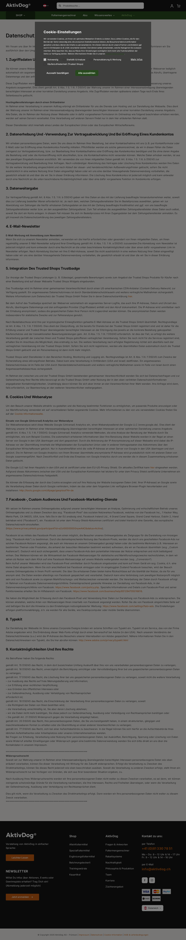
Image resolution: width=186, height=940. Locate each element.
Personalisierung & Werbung (107, 59)
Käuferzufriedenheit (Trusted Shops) (65, 64)
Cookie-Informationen (114, 54)
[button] (136, 59)
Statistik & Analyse (76, 59)
